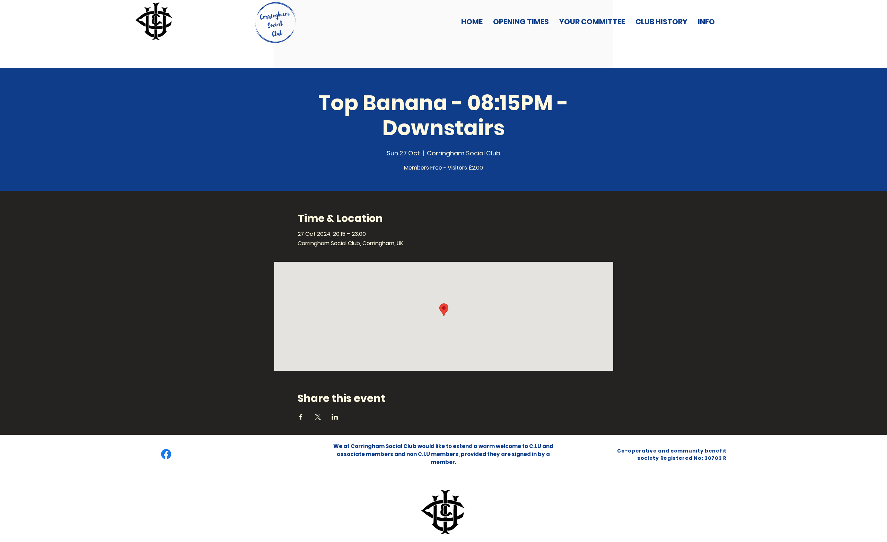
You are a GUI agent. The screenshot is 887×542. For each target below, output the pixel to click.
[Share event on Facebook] (301, 417)
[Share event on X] (318, 417)
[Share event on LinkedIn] (335, 417)
